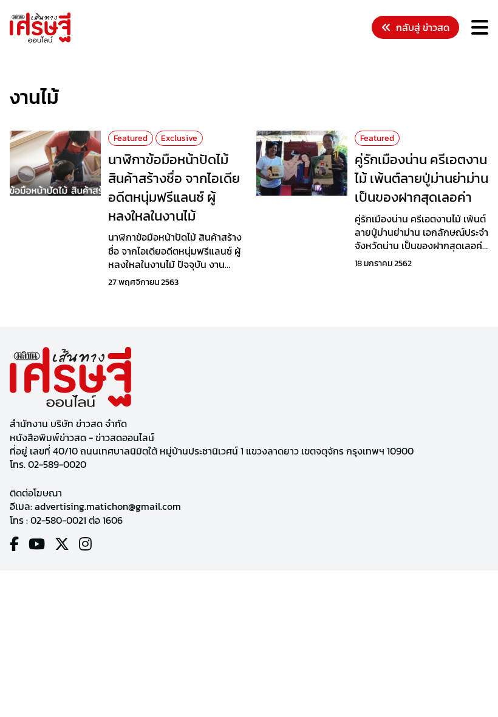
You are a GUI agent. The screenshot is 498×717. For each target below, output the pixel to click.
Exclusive (179, 138)
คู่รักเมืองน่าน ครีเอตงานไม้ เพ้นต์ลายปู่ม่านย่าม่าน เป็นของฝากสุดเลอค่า (421, 178)
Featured (131, 138)
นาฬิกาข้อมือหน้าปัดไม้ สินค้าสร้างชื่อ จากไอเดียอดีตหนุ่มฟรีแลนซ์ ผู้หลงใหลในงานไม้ (174, 187)
